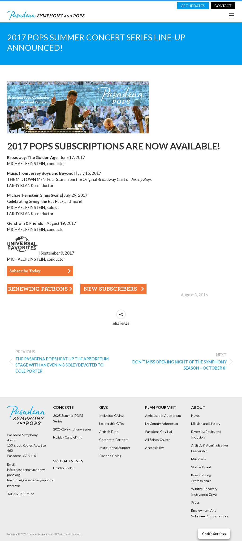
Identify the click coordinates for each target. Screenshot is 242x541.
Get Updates (193, 6)
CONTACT (222, 6)
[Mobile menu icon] (231, 15)
